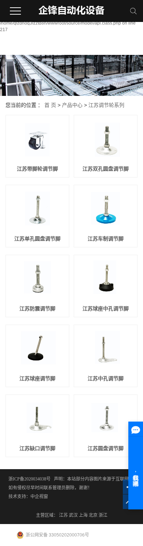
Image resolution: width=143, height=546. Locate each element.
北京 (93, 515)
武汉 (73, 515)
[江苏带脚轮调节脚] (37, 140)
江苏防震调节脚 (37, 308)
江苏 (63, 515)
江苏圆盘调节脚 (106, 448)
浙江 (103, 515)
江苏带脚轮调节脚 (37, 169)
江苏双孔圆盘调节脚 (105, 169)
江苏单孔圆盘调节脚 (37, 239)
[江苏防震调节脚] (37, 279)
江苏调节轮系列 (106, 105)
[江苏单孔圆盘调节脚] (37, 210)
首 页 (50, 105)
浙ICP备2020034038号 (29, 479)
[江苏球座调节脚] (37, 349)
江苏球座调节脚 (37, 378)
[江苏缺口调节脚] (37, 419)
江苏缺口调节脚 (37, 448)
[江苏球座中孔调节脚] (105, 279)
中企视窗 (39, 496)
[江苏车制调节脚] (105, 210)
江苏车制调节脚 (106, 239)
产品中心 (72, 105)
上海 (83, 515)
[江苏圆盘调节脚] (105, 419)
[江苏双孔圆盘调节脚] (105, 140)
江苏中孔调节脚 (106, 378)
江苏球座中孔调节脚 (105, 308)
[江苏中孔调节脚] (105, 349)
